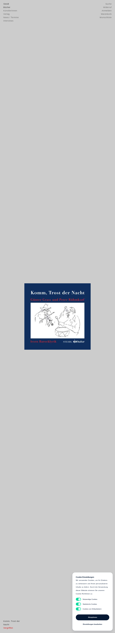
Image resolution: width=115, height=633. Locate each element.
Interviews (8, 21)
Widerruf (107, 7)
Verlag (6, 14)
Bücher (6, 7)
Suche (108, 4)
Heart (40, 316)
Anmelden (107, 11)
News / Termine (11, 17)
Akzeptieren (92, 617)
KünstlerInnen (10, 11)
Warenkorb (106, 14)
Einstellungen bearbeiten (92, 624)
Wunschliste (106, 17)
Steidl (6, 4)
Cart (75, 316)
